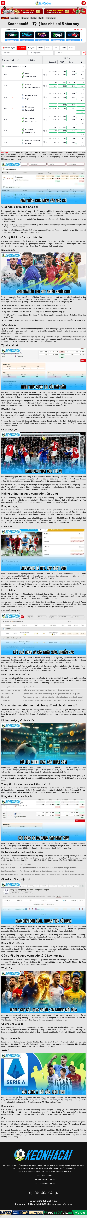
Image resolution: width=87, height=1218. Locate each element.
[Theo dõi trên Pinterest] (37, 1193)
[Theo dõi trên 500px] (50, 1193)
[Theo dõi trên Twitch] (57, 1193)
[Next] (78, 35)
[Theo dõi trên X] (30, 1193)
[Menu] (3, 3)
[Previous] (9, 35)
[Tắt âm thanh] (84, 53)
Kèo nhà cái (6, 152)
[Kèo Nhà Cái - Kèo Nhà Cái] (43, 3)
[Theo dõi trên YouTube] (43, 1193)
